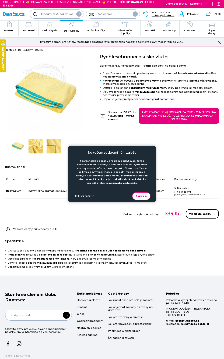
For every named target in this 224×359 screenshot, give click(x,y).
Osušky (39, 49)
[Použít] (135, 14)
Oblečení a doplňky (125, 32)
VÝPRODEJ (189, 30)
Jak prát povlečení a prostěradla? (130, 324)
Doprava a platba (88, 300)
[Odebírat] (66, 315)
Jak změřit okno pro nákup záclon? (130, 300)
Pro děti (150, 30)
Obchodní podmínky (90, 321)
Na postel (29, 30)
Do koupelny (71, 30)
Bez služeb (183, 188)
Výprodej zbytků (176, 3)
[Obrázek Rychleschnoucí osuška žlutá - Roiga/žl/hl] (45, 93)
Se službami (184, 191)
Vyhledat (79, 14)
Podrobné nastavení (84, 196)
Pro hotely (169, 30)
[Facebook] (212, 4)
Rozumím (141, 195)
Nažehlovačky (96, 30)
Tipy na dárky (211, 32)
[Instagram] (218, 4)
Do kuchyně (49, 30)
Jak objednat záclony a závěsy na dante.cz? (130, 309)
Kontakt (82, 307)
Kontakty (196, 3)
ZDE (179, 42)
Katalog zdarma (87, 335)
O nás (81, 314)
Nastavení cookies (89, 328)
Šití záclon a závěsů (121, 338)
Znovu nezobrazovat (219, 42)
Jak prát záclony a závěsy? (126, 317)
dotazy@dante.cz (163, 15)
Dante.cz (10, 49)
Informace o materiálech (124, 331)
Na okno (9, 30)
